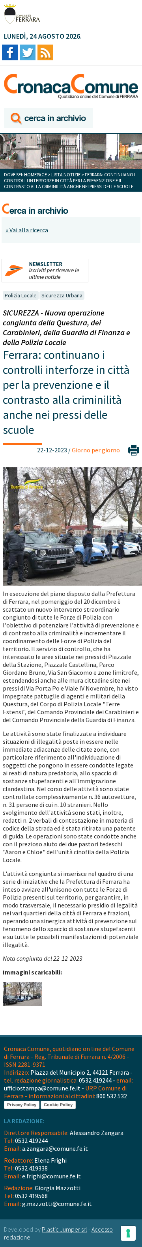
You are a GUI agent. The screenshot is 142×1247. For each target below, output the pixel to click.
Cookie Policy (58, 1104)
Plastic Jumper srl (64, 1229)
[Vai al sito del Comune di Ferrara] (22, 14)
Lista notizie (65, 174)
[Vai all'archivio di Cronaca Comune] (48, 118)
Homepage (35, 174)
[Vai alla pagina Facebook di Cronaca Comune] (10, 53)
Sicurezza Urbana (61, 295)
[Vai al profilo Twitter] (28, 53)
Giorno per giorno (96, 450)
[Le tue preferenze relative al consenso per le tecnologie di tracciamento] (128, 1233)
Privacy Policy (21, 1104)
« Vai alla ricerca (27, 230)
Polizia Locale (21, 295)
